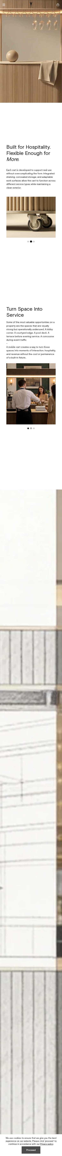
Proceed (31, 1150)
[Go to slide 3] (34, 241)
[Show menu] (5, 4)
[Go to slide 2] (31, 241)
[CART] (57, 4)
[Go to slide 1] (28, 241)
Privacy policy (46, 1144)
